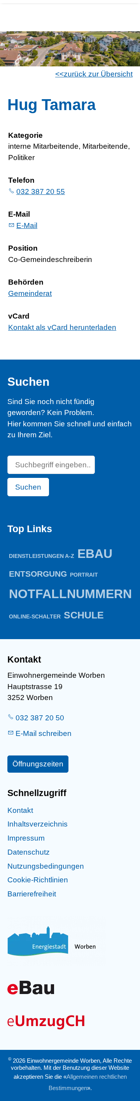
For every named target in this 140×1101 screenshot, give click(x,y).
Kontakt (20, 810)
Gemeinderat (30, 293)
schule (84, 615)
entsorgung (38, 573)
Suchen (28, 487)
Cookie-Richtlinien (37, 880)
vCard (19, 316)
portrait (84, 575)
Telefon (21, 180)
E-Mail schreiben (44, 733)
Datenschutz (28, 852)
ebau (94, 554)
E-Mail (19, 214)
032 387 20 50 (40, 718)
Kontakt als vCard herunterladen (62, 327)
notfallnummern (70, 594)
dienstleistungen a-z (41, 556)
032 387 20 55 (40, 191)
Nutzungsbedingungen (45, 866)
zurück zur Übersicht (98, 74)
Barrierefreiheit (31, 894)
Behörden (26, 282)
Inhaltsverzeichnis (37, 824)
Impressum (26, 838)
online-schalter (35, 616)
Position (23, 248)
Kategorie (25, 135)
